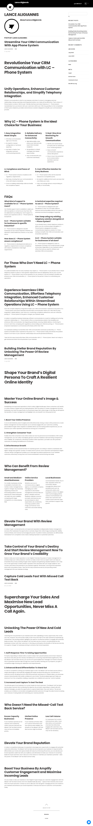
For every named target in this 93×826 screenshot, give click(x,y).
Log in (70, 73)
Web (16, 49)
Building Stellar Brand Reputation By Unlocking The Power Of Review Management (30, 352)
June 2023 (71, 56)
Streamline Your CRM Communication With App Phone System (31, 43)
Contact (78, 3)
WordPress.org (72, 83)
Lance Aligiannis (8, 49)
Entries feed (71, 76)
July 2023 (71, 52)
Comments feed (73, 80)
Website (46, 814)
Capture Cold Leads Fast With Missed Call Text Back (34, 577)
